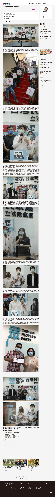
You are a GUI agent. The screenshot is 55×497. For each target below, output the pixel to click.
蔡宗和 (42, 77)
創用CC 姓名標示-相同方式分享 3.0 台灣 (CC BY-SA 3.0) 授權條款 (8, 18)
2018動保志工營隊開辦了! (21, 466)
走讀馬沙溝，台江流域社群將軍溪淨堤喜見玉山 (45, 72)
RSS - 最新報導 (46, 484)
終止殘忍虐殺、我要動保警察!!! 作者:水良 (34, 467)
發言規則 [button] (38, 473)
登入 (24, 476)
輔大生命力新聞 (43, 64)
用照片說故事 (29, 488)
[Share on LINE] (8, 21)
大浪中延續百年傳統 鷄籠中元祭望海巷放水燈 (45, 76)
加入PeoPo (41, 1)
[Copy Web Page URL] (9, 21)
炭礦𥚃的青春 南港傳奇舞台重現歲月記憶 (46, 68)
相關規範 (12, 486)
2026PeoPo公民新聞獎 (43, 54)
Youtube (6, 485)
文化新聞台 (42, 85)
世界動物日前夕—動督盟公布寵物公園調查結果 (9, 467)
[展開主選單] (50, 3)
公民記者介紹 (21, 488)
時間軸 (12, 487)
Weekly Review (13, 488)
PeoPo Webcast (21, 486)
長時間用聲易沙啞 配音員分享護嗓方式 (45, 84)
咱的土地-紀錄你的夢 (30, 487)
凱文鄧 (42, 81)
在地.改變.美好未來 (38, 487)
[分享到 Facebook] (5, 21)
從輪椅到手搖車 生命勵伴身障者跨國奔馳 (46, 63)
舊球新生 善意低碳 (43, 59)
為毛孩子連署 (19, 467)
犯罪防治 (12, 16)
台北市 (8, 13)
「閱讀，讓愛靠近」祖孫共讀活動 (45, 80)
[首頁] (6, 3)
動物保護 (7, 16)
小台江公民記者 (43, 73)
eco (5, 468)
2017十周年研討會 (38, 486)
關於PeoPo (12, 484)
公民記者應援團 (21, 487)
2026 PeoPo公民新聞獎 (31, 486)
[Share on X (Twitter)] (6, 21)
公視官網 (47, 1)
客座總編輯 (21, 489)
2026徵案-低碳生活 (38, 484)
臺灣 (6, 13)
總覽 (29, 3)
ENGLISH (44, 1)
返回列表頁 (21, 478)
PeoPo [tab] (18, 473)
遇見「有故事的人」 (38, 488)
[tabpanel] (21, 476)
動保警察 (10, 16)
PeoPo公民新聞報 (21, 484)
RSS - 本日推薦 (46, 486)
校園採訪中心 (40, 3)
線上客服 (50, 1)
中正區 (11, 13)
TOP (50, 492)
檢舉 (38, 9)
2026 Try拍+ (29, 484)
